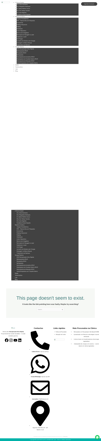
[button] (45, 142)
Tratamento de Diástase (23, 45)
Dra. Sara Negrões (21, 12)
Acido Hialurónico (21, 30)
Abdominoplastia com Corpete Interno (27, 63)
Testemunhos (19, 67)
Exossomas (20, 22)
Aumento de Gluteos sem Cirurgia (26, 41)
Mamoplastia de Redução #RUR (25, 61)
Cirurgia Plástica (19, 47)
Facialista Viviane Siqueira (23, 14)
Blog (16, 71)
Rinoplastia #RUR (21, 53)
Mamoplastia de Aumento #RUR (25, 57)
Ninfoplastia (20, 55)
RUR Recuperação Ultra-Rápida (25, 49)
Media (17, 65)
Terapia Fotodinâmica (22, 18)
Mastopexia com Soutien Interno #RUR (27, 59)
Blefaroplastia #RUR (22, 51)
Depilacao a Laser (21, 36)
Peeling (19, 26)
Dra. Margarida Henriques (23, 6)
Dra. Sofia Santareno (22, 4)
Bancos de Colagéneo (23, 32)
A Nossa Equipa (19, 2)
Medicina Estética (20, 16)
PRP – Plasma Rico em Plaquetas (26, 20)
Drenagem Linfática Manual (24, 43)
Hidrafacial (19, 28)
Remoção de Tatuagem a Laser (25, 34)
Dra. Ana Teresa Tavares (23, 10)
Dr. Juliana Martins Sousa (23, 8)
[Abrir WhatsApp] (97, 437)
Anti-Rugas (20, 39)
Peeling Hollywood (22, 24)
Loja (16, 69)
